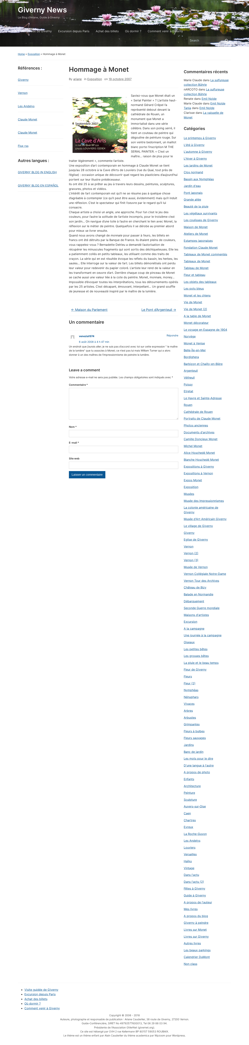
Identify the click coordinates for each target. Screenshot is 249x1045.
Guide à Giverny (195, 895)
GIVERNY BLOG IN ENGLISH (37, 172)
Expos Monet (193, 480)
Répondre (172, 335)
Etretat (188, 391)
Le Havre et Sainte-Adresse (203, 398)
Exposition (34, 54)
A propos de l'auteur (198, 902)
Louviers (189, 847)
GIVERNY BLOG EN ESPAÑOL (38, 185)
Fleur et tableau (194, 275)
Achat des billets (107, 31)
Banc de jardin (193, 752)
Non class (190, 964)
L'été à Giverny (194, 145)
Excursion (190, 621)
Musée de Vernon (196, 567)
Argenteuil (191, 370)
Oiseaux (189, 642)
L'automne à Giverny (198, 151)
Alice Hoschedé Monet (199, 453)
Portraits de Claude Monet (202, 418)
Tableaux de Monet (197, 261)
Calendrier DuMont (197, 957)
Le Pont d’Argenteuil (158, 310)
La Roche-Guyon (195, 834)
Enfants (189, 779)
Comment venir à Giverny (165, 31)
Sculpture (190, 799)
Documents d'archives (199, 432)
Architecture (192, 786)
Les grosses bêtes (196, 656)
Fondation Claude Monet (201, 247)
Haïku (188, 861)
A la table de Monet (197, 316)
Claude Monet (27, 119)
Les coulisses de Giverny (201, 220)
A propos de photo (197, 772)
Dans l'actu (191, 875)
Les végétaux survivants (200, 213)
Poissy (188, 384)
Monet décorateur (196, 323)
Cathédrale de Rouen (198, 412)
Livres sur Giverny (196, 936)
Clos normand (193, 172)
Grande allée (192, 199)
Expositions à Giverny (199, 466)
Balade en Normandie (198, 594)
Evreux (188, 827)
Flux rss (23, 146)
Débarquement (194, 601)
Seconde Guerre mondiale (201, 608)
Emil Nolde (209, 98)
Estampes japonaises (198, 240)
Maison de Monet (196, 227)
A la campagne (194, 628)
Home (21, 54)
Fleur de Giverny (195, 669)
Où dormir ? (133, 31)
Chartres (190, 820)
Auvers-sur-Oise (195, 806)
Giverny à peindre (196, 923)
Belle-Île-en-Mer (195, 350)
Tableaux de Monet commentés (205, 254)
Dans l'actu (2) (194, 882)
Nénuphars (191, 697)
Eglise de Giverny (196, 539)
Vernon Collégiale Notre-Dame (205, 574)
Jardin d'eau (192, 186)
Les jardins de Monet (198, 165)
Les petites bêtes (195, 649)
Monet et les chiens (197, 295)
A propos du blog (196, 916)
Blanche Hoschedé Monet (201, 459)
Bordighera (191, 357)
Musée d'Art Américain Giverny (205, 519)
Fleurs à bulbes (194, 731)
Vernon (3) (191, 560)
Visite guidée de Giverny (35, 31)
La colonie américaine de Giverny (201, 510)
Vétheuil (189, 377)
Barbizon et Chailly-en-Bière (203, 364)
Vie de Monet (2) (195, 309)
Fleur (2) (189, 683)
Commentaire (78, 384)
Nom (73, 426)
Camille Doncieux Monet (200, 439)
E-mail (74, 442)
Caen (187, 813)
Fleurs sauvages (195, 738)
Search (226, 40)
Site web (74, 458)
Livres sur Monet (195, 929)
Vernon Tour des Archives (201, 580)
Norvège (190, 336)
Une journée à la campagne (202, 635)
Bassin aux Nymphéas (199, 179)
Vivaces (189, 704)
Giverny (23, 80)
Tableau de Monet (196, 268)
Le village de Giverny (198, 526)
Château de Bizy (195, 587)
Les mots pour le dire (198, 758)
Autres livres (192, 943)
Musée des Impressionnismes (204, 501)
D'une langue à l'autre (199, 765)
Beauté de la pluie (196, 206)
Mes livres (191, 909)
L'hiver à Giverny (195, 158)
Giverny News (42, 9)
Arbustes (190, 717)
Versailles (190, 854)
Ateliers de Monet (196, 234)
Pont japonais (193, 193)
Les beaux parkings (197, 950)
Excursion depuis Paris (73, 31)
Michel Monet (193, 446)
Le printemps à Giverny (200, 138)
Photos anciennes (196, 425)
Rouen (188, 405)
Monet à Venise (194, 343)
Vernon (23, 93)
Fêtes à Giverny (194, 888)
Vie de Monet (193, 302)
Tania (187, 108)
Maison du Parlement (89, 310)
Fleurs (188, 676)
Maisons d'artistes (196, 615)
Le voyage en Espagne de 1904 (205, 329)
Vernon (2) (191, 553)
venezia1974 (86, 336)
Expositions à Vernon (198, 473)
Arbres (188, 710)
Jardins (189, 745)
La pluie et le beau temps (201, 663)
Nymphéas (191, 690)
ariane (77, 79)
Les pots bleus (194, 288)
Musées (189, 494)
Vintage (189, 868)
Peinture (189, 793)
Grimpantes (192, 724)
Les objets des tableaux (200, 282)
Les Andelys (26, 106)
